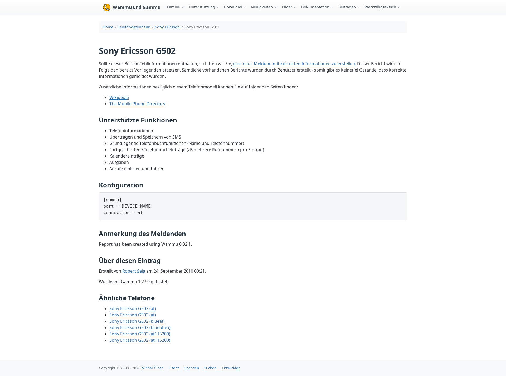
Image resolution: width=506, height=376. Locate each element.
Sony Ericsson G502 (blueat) (137, 321)
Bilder (287, 6)
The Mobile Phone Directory (137, 104)
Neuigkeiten (262, 6)
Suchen (210, 367)
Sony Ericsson (167, 27)
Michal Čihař (152, 367)
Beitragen (347, 6)
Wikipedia (119, 97)
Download (233, 6)
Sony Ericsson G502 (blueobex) (140, 327)
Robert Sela (133, 271)
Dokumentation (315, 6)
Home (108, 27)
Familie (173, 6)
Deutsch (388, 6)
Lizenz (174, 367)
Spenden (191, 367)
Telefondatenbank (134, 27)
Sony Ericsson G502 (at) (132, 308)
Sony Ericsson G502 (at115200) (139, 334)
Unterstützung (202, 6)
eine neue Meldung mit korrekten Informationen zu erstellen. (294, 63)
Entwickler (231, 367)
